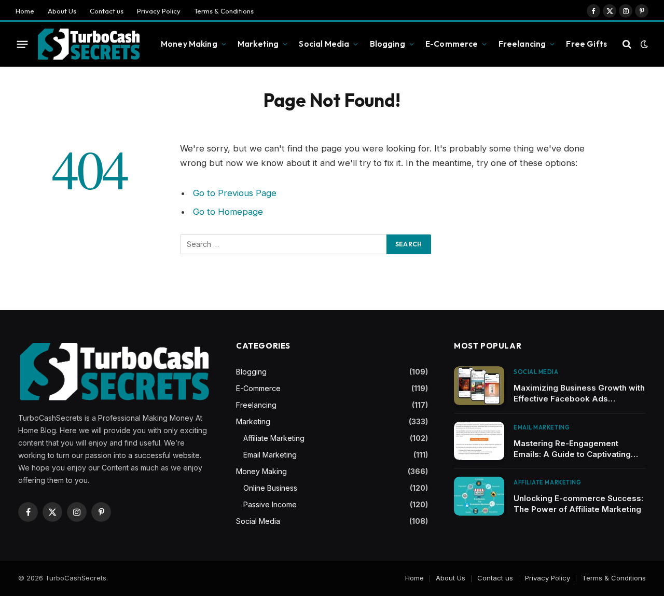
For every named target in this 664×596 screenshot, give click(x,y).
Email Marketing (270, 454)
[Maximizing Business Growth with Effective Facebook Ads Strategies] (479, 385)
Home (25, 11)
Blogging (387, 44)
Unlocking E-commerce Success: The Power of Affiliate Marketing (578, 503)
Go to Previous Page (234, 193)
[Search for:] (284, 244)
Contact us (106, 11)
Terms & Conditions (224, 11)
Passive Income (270, 504)
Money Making (189, 44)
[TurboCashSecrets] (88, 44)
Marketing (258, 44)
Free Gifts (586, 44)
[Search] (626, 44)
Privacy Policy (159, 11)
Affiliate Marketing (274, 438)
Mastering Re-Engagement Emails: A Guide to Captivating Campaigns (572, 449)
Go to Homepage (228, 211)
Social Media (324, 44)
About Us (62, 11)
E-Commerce (451, 44)
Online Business (270, 487)
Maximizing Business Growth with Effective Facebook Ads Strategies (579, 393)
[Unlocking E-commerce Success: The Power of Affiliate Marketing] (479, 496)
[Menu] (22, 44)
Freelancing (522, 44)
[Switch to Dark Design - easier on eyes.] (643, 44)
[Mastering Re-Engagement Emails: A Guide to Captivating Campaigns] (479, 441)
